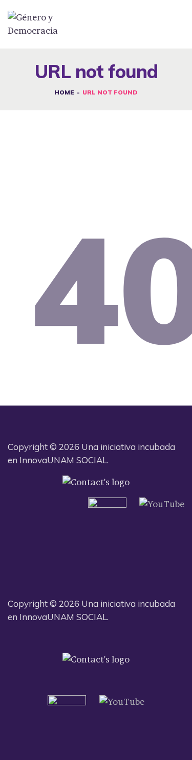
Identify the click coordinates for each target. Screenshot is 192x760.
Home (64, 92)
